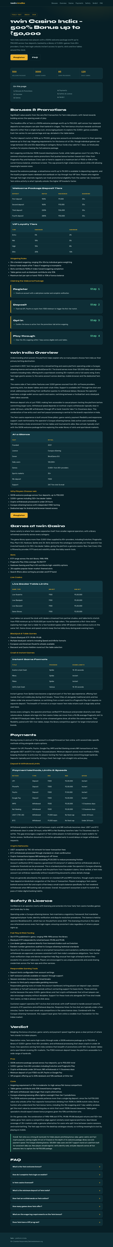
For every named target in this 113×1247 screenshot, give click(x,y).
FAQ (101, 3)
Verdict (95, 3)
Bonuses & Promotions (23, 91)
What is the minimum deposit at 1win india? (31, 1190)
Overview (63, 3)
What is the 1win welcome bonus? (27, 1167)
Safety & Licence (65, 94)
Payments (79, 3)
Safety (87, 3)
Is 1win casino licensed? (23, 1183)
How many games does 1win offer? (27, 1206)
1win (17, 3)
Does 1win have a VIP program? (26, 1222)
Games (71, 3)
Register (19, 57)
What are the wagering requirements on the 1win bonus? (37, 1214)
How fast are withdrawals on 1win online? (31, 1198)
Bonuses (55, 3)
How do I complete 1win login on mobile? (30, 1175)
